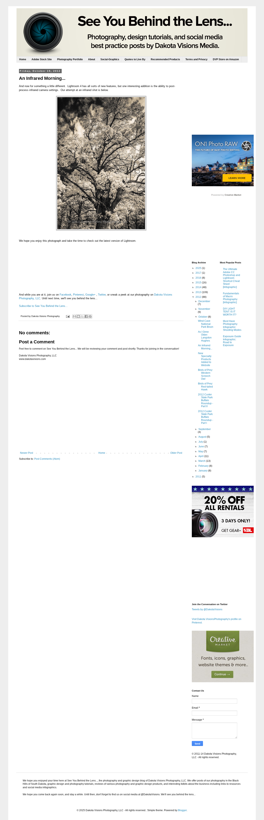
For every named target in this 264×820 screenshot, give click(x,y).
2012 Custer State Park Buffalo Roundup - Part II (205, 400)
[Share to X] (82, 316)
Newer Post (26, 452)
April (201, 456)
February (203, 465)
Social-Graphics (109, 59)
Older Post (176, 452)
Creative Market (233, 194)
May (201, 451)
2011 (199, 476)
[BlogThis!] (78, 316)
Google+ (90, 294)
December (204, 301)
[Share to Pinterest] (90, 316)
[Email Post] (67, 316)
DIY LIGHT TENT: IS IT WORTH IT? (229, 311)
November (204, 309)
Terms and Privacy (196, 59)
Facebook (65, 294)
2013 (199, 292)
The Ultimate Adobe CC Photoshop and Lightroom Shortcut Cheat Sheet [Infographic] (231, 278)
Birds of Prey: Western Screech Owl (205, 374)
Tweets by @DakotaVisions (207, 609)
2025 (199, 268)
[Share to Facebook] (86, 316)
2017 (199, 272)
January (203, 470)
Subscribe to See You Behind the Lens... (43, 306)
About (91, 59)
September (204, 429)
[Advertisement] (223, 101)
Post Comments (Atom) (47, 458)
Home (22, 59)
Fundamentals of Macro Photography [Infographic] (231, 298)
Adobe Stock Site (42, 59)
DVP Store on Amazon (226, 59)
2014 (199, 287)
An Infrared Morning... (205, 347)
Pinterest (78, 294)
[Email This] (74, 316)
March (202, 460)
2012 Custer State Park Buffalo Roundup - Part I (205, 417)
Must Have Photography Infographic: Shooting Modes (232, 325)
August (202, 436)
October (203, 316)
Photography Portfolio (70, 59)
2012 (199, 297)
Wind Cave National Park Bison (205, 323)
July (201, 441)
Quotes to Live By (135, 59)
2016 (199, 277)
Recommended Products (165, 59)
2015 (199, 282)
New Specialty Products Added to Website (204, 359)
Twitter (102, 294)
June (201, 446)
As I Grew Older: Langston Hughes (205, 336)
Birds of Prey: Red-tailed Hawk (205, 386)
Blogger (182, 810)
